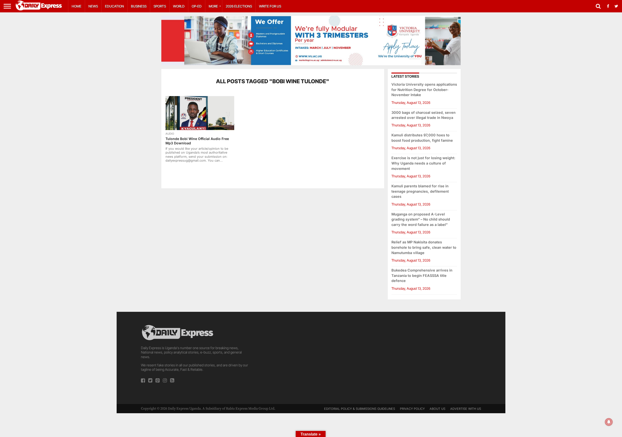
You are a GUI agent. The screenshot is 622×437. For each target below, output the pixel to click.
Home (76, 6)
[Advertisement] (311, 358)
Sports (160, 6)
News (93, 6)
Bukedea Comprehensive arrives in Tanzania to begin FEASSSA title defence (421, 275)
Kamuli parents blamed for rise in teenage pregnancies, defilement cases (420, 191)
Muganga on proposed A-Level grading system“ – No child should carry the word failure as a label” (420, 219)
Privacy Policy (412, 409)
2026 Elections (239, 6)
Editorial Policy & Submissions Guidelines (359, 409)
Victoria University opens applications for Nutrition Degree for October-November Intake (424, 89)
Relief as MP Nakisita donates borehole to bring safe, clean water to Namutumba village (423, 247)
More (213, 6)
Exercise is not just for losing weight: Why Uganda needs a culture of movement (423, 163)
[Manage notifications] (609, 422)
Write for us (270, 6)
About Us (437, 409)
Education (114, 6)
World (179, 6)
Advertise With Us (465, 409)
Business (139, 6)
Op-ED (197, 6)
